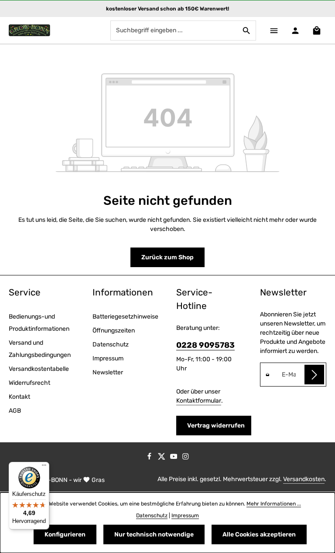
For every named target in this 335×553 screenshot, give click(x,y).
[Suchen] (246, 30)
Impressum (107, 358)
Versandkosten (304, 479)
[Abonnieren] (314, 374)
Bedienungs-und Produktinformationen (39, 322)
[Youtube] (174, 458)
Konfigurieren (64, 534)
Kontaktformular (198, 400)
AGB (15, 410)
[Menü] (274, 30)
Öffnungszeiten (113, 330)
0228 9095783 (205, 345)
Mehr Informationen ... (273, 504)
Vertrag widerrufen (216, 425)
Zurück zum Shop (167, 257)
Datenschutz (110, 344)
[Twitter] (162, 458)
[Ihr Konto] (295, 30)
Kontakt (19, 396)
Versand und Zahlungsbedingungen (40, 349)
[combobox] (174, 30)
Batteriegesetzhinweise (125, 316)
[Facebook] (150, 458)
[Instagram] (185, 458)
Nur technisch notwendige (154, 534)
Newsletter (107, 372)
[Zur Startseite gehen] (29, 30)
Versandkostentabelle (39, 369)
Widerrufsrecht (29, 383)
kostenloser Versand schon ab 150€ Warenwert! (167, 9)
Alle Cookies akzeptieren (259, 534)
